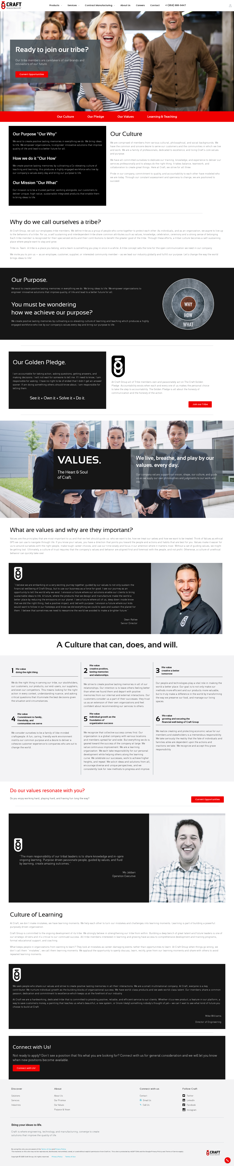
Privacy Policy (60, 1149)
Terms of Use (46, 1149)
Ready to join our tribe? (52, 49)
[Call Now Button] (228, 1160)
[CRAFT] (11, 5)
